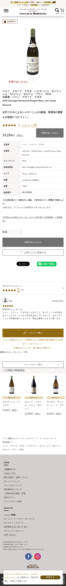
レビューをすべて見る (33, 364)
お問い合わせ (10, 535)
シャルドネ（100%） (31, 180)
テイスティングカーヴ (14, 523)
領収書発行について (13, 490)
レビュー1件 (29, 125)
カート (62, 10)
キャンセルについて (13, 486)
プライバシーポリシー (14, 531)
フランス (25, 151)
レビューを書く (35, 333)
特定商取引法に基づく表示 (16, 527)
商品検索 (6, 442)
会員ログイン (10, 498)
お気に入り (53, 10)
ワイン (24, 173)
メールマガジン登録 (13, 502)
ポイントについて (12, 482)
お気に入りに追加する (35, 253)
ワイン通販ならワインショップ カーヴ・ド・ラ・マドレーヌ (33, 11)
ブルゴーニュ (36, 151)
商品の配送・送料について (16, 478)
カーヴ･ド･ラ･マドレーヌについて (19, 519)
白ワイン (33, 173)
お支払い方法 (10, 474)
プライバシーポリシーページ (17, 574)
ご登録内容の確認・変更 (15, 494)
